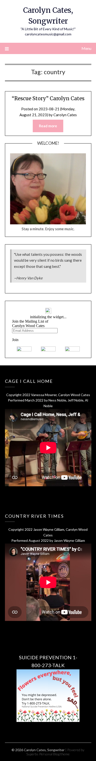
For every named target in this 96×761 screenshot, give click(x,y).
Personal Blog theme (54, 754)
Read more (48, 126)
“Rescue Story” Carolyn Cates (48, 98)
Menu (86, 48)
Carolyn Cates (65, 115)
